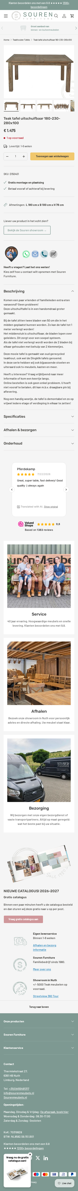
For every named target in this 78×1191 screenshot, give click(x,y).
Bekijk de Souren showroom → (27, 230)
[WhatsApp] (26, 254)
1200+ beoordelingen (30, 1148)
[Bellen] (44, 254)
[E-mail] (35, 254)
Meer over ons (42, 969)
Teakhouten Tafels (21, 40)
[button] (72, 16)
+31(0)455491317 (19, 1088)
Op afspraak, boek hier (54, 1111)
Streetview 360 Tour (46, 996)
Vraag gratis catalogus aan (23, 919)
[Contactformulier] (53, 254)
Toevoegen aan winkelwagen (52, 156)
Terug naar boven (39, 1006)
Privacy (33, 1182)
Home (6, 40)
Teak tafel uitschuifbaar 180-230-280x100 (52, 40)
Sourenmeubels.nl (15, 1097)
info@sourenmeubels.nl (19, 1093)
